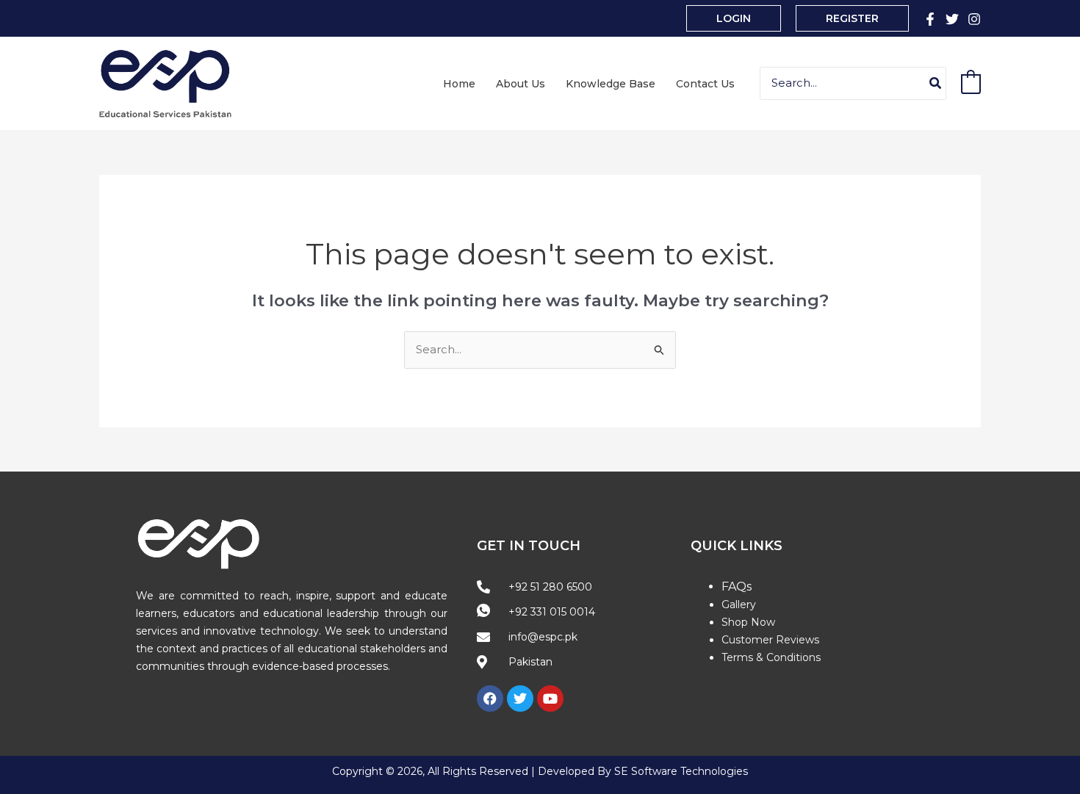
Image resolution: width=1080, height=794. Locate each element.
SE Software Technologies (681, 771)
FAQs (736, 586)
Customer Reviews (770, 639)
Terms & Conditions (771, 657)
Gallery (738, 604)
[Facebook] (930, 19)
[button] (733, 18)
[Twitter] (952, 19)
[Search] (936, 83)
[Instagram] (974, 19)
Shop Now (748, 622)
